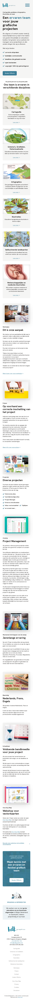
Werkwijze (16, 968)
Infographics (16, 955)
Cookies (16, 987)
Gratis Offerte (16, 977)
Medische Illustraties (16, 964)
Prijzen (17, 971)
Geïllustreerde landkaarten (16, 961)
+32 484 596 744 (16, 941)
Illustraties (16, 958)
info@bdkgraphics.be (16, 943)
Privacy (16, 984)
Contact (16, 974)
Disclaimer (16, 990)
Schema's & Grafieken (16, 952)
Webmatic (20, 997)
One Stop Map (7, 820)
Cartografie (16, 948)
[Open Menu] (27, 5)
